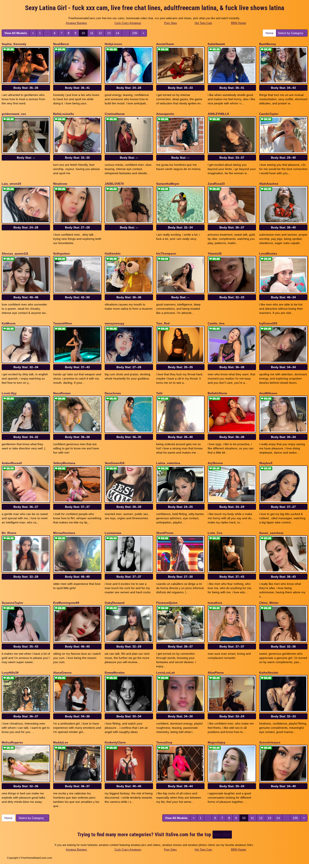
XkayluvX (265, 463)
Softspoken (61, 253)
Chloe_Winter (269, 602)
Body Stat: (25, 87)
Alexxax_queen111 (15, 253)
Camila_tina (216, 323)
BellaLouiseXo (63, 113)
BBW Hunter (238, 23)
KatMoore (9, 323)
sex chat (222, 834)
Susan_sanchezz (271, 533)
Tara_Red (163, 323)
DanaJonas (113, 393)
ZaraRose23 (216, 183)
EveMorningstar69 (66, 602)
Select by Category (291, 33)
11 (91, 33)
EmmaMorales (115, 672)
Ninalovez (60, 183)
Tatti (159, 393)
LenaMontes (268, 253)
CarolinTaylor (268, 113)
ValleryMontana (64, 463)
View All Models (15, 33)
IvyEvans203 (268, 323)
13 (109, 33)
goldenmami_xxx (14, 113)
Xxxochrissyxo (269, 742)
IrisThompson (166, 253)
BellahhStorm (217, 393)
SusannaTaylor (12, 602)
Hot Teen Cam (203, 23)
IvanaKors (215, 602)
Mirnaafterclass (64, 533)
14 (117, 33)
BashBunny (267, 44)
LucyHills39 (10, 672)
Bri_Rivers (9, 533)
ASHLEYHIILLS (218, 113)
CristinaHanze (115, 113)
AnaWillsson (268, 393)
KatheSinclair (268, 672)
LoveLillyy (9, 393)
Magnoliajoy (216, 742)
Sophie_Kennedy (14, 44)
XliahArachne (268, 183)
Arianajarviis (165, 113)
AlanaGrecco (62, 672)
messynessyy (114, 323)
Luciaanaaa (113, 533)
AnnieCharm (165, 44)
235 (134, 33)
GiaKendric (113, 253)
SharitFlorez (164, 533)
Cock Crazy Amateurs (128, 23)
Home (269, 33)
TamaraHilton (62, 323)
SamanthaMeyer (167, 183)
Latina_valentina (168, 463)
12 (100, 33)
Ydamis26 (215, 253)
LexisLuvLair (165, 672)
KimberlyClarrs (115, 742)
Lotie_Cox (215, 533)
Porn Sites (170, 23)
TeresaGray (164, 742)
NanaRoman (62, 393)
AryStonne (215, 463)
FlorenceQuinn (167, 602)
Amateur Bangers (76, 23)
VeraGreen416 (114, 463)
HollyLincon (113, 44)
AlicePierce (216, 672)
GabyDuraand (114, 602)
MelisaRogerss (12, 742)
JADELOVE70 (114, 183)
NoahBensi (61, 44)
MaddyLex (60, 742)
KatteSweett (216, 44)
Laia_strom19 (11, 183)
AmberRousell (12, 463)
